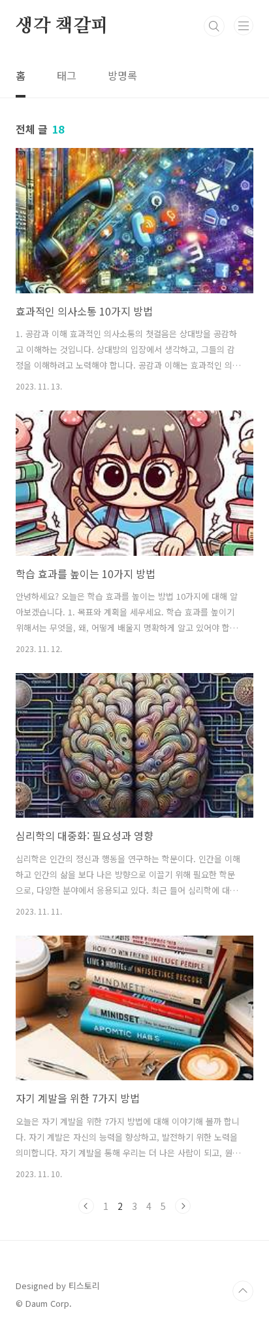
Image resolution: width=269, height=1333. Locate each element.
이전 (86, 1206)
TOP (242, 1291)
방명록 (122, 75)
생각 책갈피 (62, 26)
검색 (214, 26)
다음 (183, 1206)
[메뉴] (243, 25)
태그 (66, 75)
